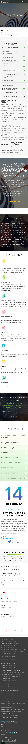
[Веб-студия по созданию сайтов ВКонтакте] (12, 740)
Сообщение (5, 614)
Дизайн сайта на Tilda (6, 709)
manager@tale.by (12, 566)
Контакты (4, 727)
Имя (3, 593)
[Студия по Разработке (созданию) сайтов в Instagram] (9, 740)
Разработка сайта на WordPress (9, 647)
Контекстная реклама (6, 674)
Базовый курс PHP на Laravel (8, 659)
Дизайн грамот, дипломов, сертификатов (11, 701)
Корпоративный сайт (6, 643)
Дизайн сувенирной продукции (8, 703)
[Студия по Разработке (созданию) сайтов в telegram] (2, 740)
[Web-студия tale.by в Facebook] (7, 740)
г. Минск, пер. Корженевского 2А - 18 (13, 582)
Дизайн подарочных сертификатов (9, 699)
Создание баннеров (6, 711)
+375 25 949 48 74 (8, 574)
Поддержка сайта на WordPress (9, 680)
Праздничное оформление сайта (9, 715)
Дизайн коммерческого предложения (10, 693)
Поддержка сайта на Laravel (8, 685)
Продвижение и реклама (11, 33)
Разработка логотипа (18, 709)
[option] (14, 235)
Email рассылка (16, 674)
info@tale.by (11, 569)
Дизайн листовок (14, 695)
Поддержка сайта (15, 676)
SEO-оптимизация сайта (7, 672)
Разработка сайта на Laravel (8, 645)
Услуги (4, 30)
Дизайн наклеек (21, 703)
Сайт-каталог (4, 653)
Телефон (4, 599)
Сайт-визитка (16, 643)
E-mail (3, 605)
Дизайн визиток (5, 695)
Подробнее (14, 21)
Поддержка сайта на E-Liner (8, 687)
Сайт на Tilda (22, 649)
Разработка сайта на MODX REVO (9, 649)
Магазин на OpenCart (18, 651)
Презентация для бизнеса (7, 705)
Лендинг (3, 641)
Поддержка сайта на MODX (8, 678)
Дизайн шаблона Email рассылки (9, 717)
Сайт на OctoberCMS (6, 651)
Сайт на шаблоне (13, 653)
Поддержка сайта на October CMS (9, 682)
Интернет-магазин (11, 641)
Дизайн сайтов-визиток (7, 713)
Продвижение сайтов (19, 672)
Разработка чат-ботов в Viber (8, 667)
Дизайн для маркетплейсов (8, 707)
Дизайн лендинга (16, 711)
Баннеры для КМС (5, 676)
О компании (5, 724)
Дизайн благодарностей (7, 697)
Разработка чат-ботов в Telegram (9, 665)
